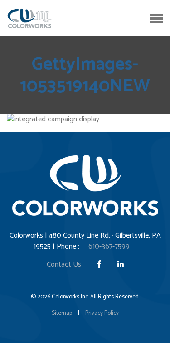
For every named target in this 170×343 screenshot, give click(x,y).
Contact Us (64, 264)
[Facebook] (100, 264)
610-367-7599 (109, 246)
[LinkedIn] (120, 264)
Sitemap (62, 313)
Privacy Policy (102, 313)
